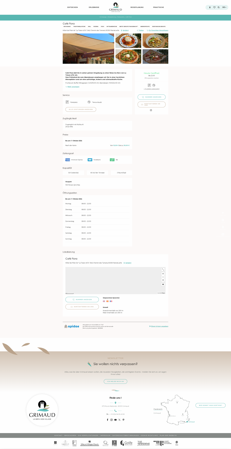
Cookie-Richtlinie (149, 435)
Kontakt (58, 435)
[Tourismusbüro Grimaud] (42, 410)
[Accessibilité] (210, 7)
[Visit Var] (143, 443)
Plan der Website (168, 435)
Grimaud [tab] (157, 413)
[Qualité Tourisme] (105, 443)
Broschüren (70, 435)
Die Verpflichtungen (88, 435)
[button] (218, 7)
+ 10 (155, 56)
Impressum (105, 435)
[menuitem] (72, 7)
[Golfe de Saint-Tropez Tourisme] (126, 443)
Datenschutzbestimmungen (125, 435)
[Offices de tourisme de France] (176, 443)
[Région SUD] (162, 443)
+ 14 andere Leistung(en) (151, 89)
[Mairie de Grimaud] (55, 443)
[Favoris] (214, 7)
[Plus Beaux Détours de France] (74, 443)
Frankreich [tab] (158, 409)
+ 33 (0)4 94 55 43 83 (115, 414)
